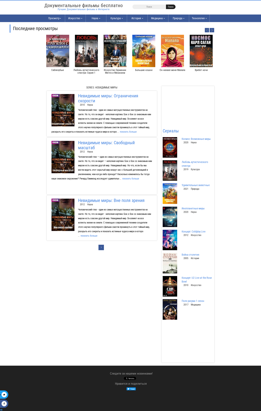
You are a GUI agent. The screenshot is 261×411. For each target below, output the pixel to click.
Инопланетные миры (193, 208)
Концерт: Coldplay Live (193, 231)
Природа (178, 18)
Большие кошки (143, 69)
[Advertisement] (76, 189)
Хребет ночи (201, 69)
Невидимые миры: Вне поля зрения (111, 200)
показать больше (128, 131)
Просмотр (54, 18)
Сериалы (171, 130)
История (137, 18)
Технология (198, 18)
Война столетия (190, 254)
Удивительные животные (196, 185)
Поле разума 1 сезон (193, 300)
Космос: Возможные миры (196, 138)
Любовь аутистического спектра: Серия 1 (86, 71)
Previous (207, 30)
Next (212, 30)
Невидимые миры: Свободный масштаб (106, 145)
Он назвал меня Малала (172, 69)
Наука (95, 18)
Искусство (74, 18)
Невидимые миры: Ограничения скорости (108, 98)
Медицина (157, 18)
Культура (116, 18)
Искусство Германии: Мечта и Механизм (115, 71)
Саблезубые (57, 69)
